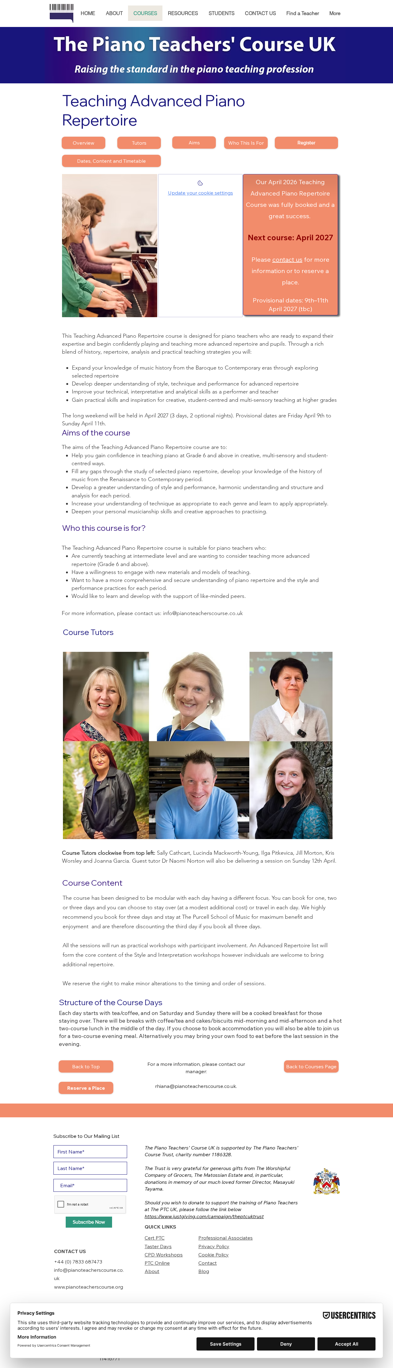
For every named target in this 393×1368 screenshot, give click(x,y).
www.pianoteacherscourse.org (88, 1287)
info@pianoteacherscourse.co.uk (203, 613)
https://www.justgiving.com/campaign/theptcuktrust (204, 1216)
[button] (114, 13)
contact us (287, 259)
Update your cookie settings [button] (200, 193)
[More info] (200, 184)
